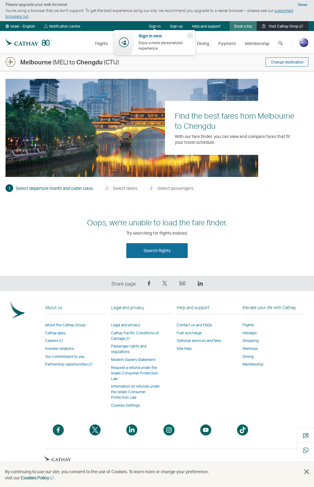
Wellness (250, 348)
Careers (54, 340)
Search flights (157, 250)
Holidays (250, 333)
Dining (248, 356)
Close (302, 4)
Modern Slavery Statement (133, 359)
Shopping (251, 340)
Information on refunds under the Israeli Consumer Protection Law (135, 392)
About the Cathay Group (65, 325)
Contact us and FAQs (194, 325)
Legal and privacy (125, 325)
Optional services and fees (199, 340)
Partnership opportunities (69, 364)
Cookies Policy (38, 477)
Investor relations (59, 348)
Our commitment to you (65, 356)
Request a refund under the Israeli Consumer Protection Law (134, 373)
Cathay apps (55, 333)
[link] (176, 26)
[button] (20, 26)
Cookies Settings (125, 405)
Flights (248, 325)
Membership (253, 364)
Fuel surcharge (189, 333)
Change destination (287, 62)
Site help (184, 348)
